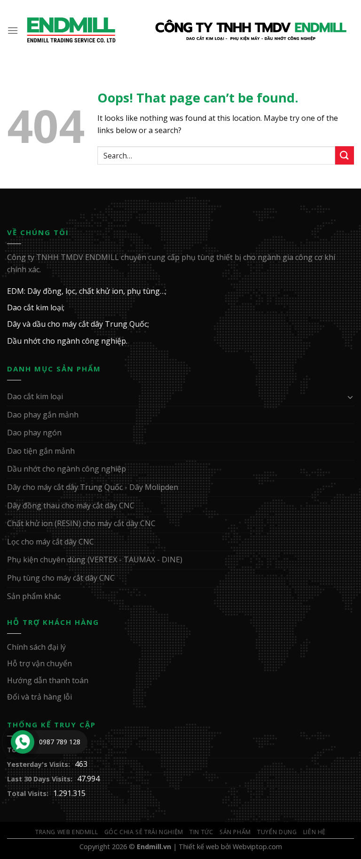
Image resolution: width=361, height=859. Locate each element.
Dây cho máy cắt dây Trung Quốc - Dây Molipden (92, 487)
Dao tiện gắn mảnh (41, 451)
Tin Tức (201, 832)
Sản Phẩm (235, 832)
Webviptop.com (257, 846)
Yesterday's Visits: (38, 764)
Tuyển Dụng (277, 832)
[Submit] (344, 155)
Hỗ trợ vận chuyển (39, 663)
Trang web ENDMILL (66, 832)
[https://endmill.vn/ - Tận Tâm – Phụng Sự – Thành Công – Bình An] (186, 30)
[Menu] (13, 30)
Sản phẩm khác (34, 596)
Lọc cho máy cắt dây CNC (50, 541)
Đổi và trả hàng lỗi (39, 697)
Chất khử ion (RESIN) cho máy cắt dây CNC (81, 523)
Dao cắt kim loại (35, 396)
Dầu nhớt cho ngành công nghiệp (66, 469)
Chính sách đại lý (36, 647)
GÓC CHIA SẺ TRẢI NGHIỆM (143, 832)
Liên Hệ (314, 832)
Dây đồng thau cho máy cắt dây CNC (70, 505)
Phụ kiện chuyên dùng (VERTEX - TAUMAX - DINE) (94, 559)
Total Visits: (27, 793)
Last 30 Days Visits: (39, 778)
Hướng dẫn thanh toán (47, 680)
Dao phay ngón (34, 432)
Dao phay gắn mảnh (42, 415)
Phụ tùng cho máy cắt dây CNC (61, 578)
